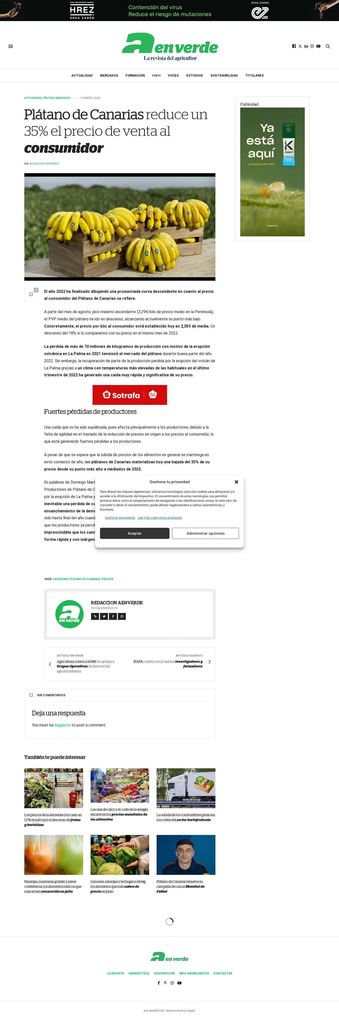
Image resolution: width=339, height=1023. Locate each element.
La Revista (115, 973)
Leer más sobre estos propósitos (160, 518)
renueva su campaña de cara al (181, 886)
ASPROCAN (60, 579)
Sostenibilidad (224, 75)
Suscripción (164, 973)
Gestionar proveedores (120, 518)
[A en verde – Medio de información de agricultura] (169, 46)
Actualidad (82, 75)
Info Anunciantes (194, 973)
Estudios (194, 75)
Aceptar (135, 533)
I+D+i (156, 75)
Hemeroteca (139, 973)
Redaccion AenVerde (44, 163)
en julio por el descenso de (53, 820)
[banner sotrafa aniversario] (130, 394)
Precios (107, 579)
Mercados (109, 75)
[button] (236, 481)
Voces (173, 75)
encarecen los (119, 814)
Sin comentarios (51, 695)
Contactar (222, 973)
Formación (135, 75)
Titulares (254, 75)
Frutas (48, 98)
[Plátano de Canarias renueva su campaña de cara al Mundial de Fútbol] (186, 855)
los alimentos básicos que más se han (52, 886)
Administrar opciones (206, 533)
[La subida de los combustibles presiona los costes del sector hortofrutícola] (186, 788)
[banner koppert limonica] (272, 171)
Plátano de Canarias (84, 579)
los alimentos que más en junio (118, 886)
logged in (62, 725)
